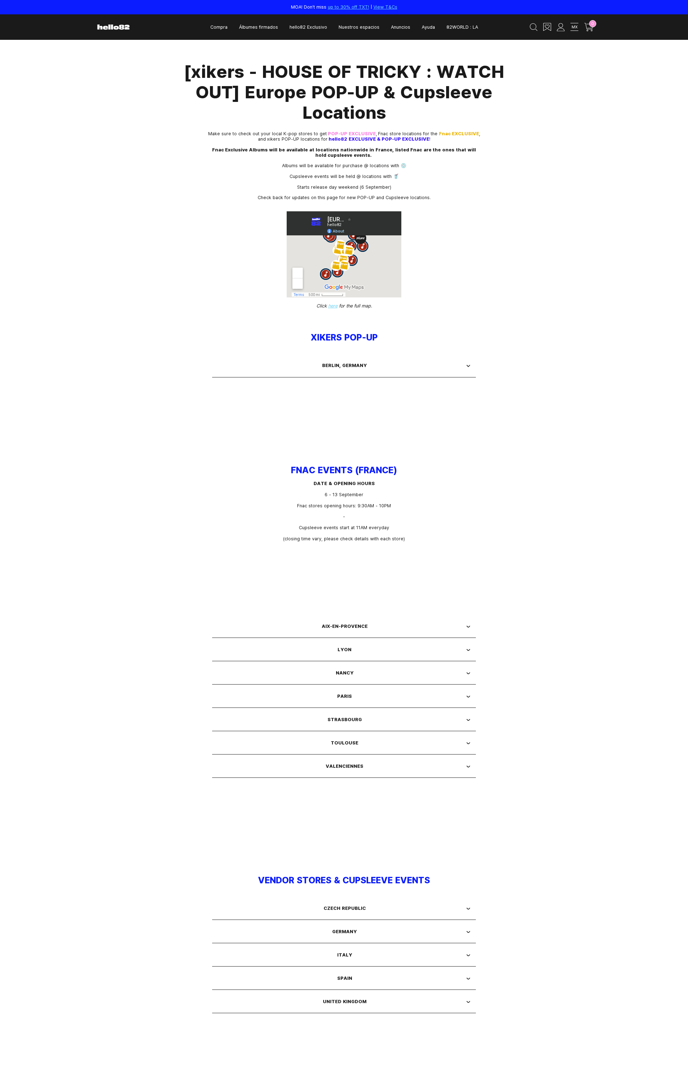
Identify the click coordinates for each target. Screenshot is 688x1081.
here (333, 305)
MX (575, 26)
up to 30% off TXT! (348, 7)
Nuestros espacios (359, 27)
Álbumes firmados (258, 27)
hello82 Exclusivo (308, 27)
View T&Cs (385, 7)
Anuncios (400, 27)
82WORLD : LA (462, 27)
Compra (219, 27)
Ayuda (428, 27)
